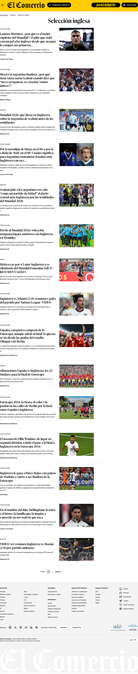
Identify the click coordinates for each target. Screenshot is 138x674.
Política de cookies (78, 611)
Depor (97, 603)
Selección (3, 539)
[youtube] (26, 627)
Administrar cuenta (54, 594)
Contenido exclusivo (6, 614)
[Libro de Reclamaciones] (133, 627)
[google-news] (36, 627)
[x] (15, 627)
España (2, 366)
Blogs (26, 608)
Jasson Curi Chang (6, 59)
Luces (26, 597)
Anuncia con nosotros (79, 600)
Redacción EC (4, 134)
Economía (3, 603)
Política (2, 600)
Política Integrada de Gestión (78, 607)
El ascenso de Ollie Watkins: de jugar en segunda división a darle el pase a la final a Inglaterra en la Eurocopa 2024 (27, 442)
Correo (97, 597)
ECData (2, 597)
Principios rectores (78, 594)
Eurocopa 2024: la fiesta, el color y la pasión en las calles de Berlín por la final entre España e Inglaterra (26, 406)
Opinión (2, 605)
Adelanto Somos (53, 611)
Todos (50, 603)
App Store (63, 627)
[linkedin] (31, 627)
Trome (97, 600)
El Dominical (28, 603)
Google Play (77, 627)
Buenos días (52, 606)
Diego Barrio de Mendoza (8, 355)
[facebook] (10, 627)
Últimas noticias (5, 594)
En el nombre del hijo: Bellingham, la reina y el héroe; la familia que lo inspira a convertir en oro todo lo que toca (27, 513)
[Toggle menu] (2, 5)
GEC (96, 591)
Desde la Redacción (54, 609)
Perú (25, 591)
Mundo (2, 617)
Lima (1, 620)
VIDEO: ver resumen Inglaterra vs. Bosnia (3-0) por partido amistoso (27, 546)
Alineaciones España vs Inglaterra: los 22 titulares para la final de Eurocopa (26, 372)
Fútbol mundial (5, 29)
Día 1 (49, 614)
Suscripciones (52, 591)
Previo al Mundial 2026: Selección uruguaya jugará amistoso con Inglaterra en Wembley (26, 234)
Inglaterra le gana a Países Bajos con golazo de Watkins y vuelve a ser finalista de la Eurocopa (28, 477)
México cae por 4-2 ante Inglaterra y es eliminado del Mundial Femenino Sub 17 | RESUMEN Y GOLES (26, 268)
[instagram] (20, 627)
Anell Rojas (4, 494)
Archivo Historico (29, 605)
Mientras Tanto (53, 617)
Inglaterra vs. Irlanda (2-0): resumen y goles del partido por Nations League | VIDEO (28, 300)
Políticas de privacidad (79, 603)
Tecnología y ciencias (31, 594)
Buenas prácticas (77, 597)
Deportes (3, 110)
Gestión (98, 594)
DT (1, 608)
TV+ (25, 600)
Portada (2, 591)
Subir (131, 640)
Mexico (2, 259)
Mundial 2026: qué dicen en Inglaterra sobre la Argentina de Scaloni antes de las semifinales (26, 118)
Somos (2, 611)
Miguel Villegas (5, 100)
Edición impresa (29, 611)
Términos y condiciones (79, 591)
